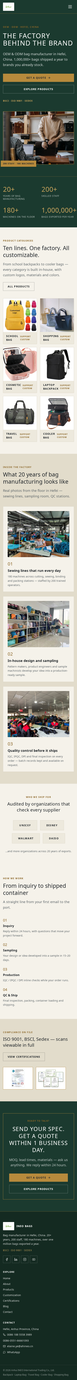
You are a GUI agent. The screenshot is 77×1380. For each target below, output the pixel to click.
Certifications (11, 1300)
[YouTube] (33, 1259)
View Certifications (24, 1056)
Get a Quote (36, 77)
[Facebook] (6, 1259)
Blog (6, 1306)
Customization (12, 1295)
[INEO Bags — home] (8, 7)
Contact (8, 1312)
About (6, 1284)
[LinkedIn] (15, 1259)
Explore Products (38, 89)
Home (6, 1278)
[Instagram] (24, 1259)
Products (8, 1289)
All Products (19, 286)
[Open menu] (70, 7)
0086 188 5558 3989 (19, 1334)
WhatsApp (13, 1352)
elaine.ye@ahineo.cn (20, 1346)
